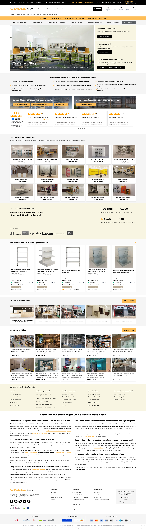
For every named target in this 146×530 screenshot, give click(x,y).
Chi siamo (119, 14)
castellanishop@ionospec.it (105, 525)
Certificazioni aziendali (56, 497)
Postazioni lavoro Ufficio (69, 399)
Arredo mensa (14, 402)
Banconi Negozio (119, 397)
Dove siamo (97, 492)
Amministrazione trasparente (101, 499)
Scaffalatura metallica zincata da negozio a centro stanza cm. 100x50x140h (98, 271)
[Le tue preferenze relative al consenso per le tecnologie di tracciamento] (143, 527)
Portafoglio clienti (77, 495)
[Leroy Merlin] (24, 508)
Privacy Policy (98, 497)
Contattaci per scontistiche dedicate (82, 2)
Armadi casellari (14, 397)
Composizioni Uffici (120, 399)
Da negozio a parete (21, 104)
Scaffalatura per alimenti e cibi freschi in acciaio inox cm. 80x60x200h (20, 271)
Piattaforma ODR (98, 502)
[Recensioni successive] (135, 119)
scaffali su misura (90, 436)
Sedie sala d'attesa (93, 399)
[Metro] (28, 508)
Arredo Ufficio (98, 18)
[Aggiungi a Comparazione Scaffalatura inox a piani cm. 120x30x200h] (77, 282)
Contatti (53, 499)
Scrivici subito (104, 36)
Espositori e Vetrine (95, 23)
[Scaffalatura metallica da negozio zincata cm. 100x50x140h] (124, 257)
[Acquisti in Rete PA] (15, 508)
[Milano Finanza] (70, 233)
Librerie (64, 405)
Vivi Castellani (54, 502)
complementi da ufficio (63, 452)
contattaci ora (98, 448)
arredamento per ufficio (39, 433)
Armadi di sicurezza (15, 399)
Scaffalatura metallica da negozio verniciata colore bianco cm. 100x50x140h (47, 271)
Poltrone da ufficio (93, 405)
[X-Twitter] (20, 501)
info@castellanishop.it (118, 525)
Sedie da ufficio (76, 23)
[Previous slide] (132, 243)
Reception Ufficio (67, 402)
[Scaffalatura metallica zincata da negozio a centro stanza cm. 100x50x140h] (98, 257)
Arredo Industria (52, 18)
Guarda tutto (129, 301)
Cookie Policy (97, 495)
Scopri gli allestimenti (86, 104)
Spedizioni (75, 502)
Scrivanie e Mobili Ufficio (56, 23)
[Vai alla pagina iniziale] (22, 9)
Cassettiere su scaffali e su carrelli (46, 407)
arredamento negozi (25, 445)
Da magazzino (60, 104)
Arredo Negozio (75, 18)
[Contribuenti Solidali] (67, 520)
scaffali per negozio (31, 452)
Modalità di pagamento (78, 499)
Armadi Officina (14, 405)
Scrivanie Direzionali (68, 397)
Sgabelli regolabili (93, 402)
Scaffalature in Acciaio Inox (44, 404)
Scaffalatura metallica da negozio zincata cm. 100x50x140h (123, 271)
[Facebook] (11, 501)
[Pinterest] (28, 501)
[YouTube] (15, 501)
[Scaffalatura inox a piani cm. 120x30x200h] (73, 257)
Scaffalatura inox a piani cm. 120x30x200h (71, 271)
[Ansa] (25, 233)
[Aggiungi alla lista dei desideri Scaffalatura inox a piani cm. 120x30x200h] (83, 282)
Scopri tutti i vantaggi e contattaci (110, 67)
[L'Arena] (47, 233)
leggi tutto (46, 119)
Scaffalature (37, 23)
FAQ (73, 509)
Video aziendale (54, 495)
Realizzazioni (128, 14)
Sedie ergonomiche (94, 394)
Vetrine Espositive (119, 394)
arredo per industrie (38, 469)
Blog (135, 14)
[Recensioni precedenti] (26, 119)
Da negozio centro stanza (41, 104)
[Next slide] (135, 243)
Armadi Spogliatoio (15, 394)
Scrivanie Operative (68, 394)
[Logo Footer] (26, 490)
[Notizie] (35, 233)
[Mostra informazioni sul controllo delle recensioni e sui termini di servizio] (23, 121)
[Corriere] (59, 233)
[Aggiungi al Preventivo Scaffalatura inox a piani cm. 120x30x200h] (80, 282)
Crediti (85, 528)
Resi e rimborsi (76, 504)
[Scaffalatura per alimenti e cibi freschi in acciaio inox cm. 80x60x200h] (22, 257)
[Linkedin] (24, 501)
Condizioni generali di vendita (66, 528)
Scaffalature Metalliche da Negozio (46, 398)
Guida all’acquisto (76, 492)
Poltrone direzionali (94, 397)
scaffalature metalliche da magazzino (58, 431)
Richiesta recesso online (78, 506)
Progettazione (129, 23)
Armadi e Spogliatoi (20, 23)
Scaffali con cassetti (42, 401)
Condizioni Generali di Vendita (80, 497)
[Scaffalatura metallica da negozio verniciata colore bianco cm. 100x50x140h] (47, 257)
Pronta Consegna (113, 23)
